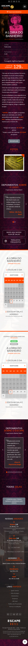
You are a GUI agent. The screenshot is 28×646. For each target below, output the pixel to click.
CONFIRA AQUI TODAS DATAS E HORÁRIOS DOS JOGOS (14, 501)
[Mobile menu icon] (24, 6)
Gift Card (14, 601)
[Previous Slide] (2, 204)
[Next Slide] (26, 204)
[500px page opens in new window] (16, 1)
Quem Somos (15, 590)
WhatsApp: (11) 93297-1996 (15, 552)
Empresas (15, 598)
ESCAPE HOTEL (15, 636)
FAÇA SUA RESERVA (15, 12)
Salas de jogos (15, 593)
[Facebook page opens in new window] (11, 1)
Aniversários (14, 596)
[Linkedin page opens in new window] (19, 1)
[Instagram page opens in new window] (9, 1)
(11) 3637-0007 (15, 547)
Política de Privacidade (15, 604)
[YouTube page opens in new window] (14, 1)
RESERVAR (14, 141)
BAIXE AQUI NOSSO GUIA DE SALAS (14, 233)
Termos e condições (15, 606)
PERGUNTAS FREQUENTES (15, 241)
